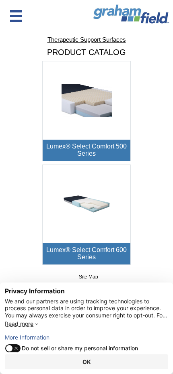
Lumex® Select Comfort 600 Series (86, 253)
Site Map (88, 277)
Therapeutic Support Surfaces (86, 39)
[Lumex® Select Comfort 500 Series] (87, 100)
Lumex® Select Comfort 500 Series (86, 150)
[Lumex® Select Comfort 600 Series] (87, 203)
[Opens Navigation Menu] (16, 16)
